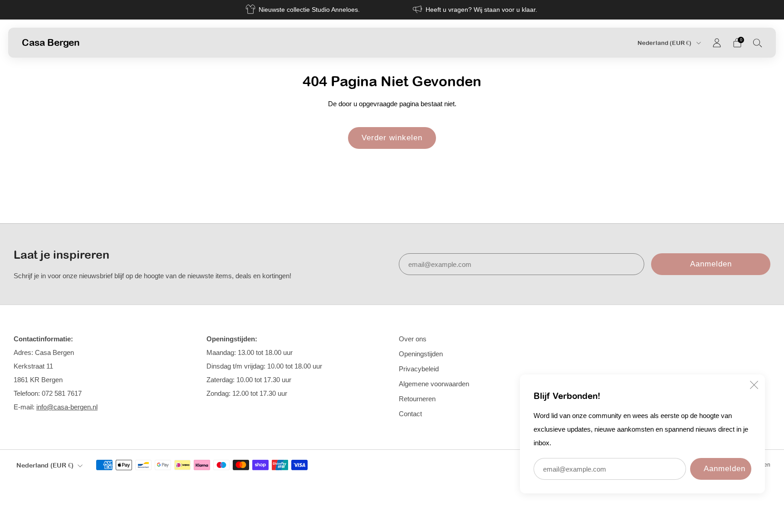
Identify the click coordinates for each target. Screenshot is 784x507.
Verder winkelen (392, 137)
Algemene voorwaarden (434, 384)
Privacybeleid (419, 369)
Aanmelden (724, 468)
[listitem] (303, 10)
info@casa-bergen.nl (67, 407)
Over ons (412, 339)
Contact (410, 414)
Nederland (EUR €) (665, 42)
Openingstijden (421, 354)
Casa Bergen (51, 42)
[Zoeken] (757, 42)
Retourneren (417, 399)
